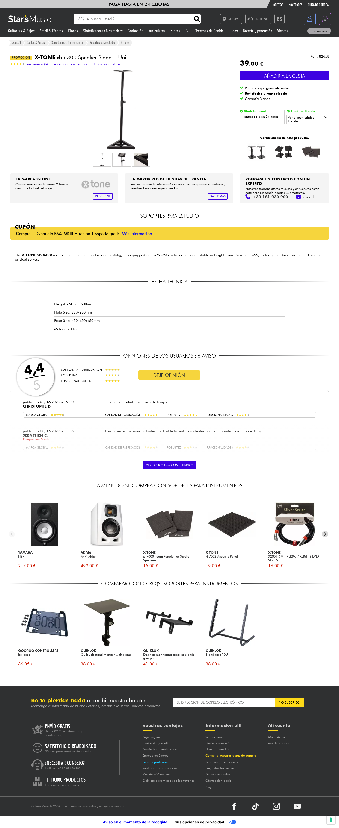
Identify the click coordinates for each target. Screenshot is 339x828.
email (308, 196)
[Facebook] (234, 806)
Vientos (282, 30)
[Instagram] (276, 806)
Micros (175, 30)
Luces (234, 30)
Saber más (218, 196)
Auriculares (157, 30)
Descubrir (102, 196)
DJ (187, 30)
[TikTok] (255, 806)
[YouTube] (297, 806)
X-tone (125, 42)
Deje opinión (169, 375)
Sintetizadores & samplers (103, 30)
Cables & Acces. (36, 42)
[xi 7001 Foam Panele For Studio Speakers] (311, 152)
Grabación (136, 30)
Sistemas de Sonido (209, 30)
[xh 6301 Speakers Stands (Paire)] (284, 152)
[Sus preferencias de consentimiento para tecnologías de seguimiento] (331, 820)
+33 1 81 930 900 (69, 768)
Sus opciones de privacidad (199, 822)
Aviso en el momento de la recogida (135, 822)
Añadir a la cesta (284, 76)
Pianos (73, 30)
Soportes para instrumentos (67, 42)
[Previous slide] (12, 534)
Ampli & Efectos (52, 30)
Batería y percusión (258, 30)
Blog (208, 787)
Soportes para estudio (102, 42)
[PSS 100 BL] (257, 152)
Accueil (16, 42)
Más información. (137, 233)
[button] (102, 160)
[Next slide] (325, 534)
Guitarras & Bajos (22, 30)
